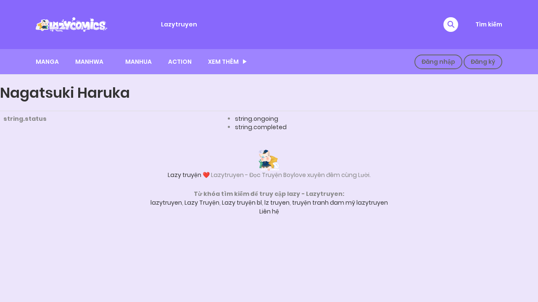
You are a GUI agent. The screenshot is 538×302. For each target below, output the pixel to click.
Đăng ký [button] (483, 61)
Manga (47, 61)
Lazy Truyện (202, 202)
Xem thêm (223, 61)
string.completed (261, 127)
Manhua (138, 61)
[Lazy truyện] (269, 160)
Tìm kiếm (488, 24)
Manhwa (89, 61)
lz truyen (277, 202)
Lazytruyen (179, 24)
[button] (450, 24)
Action (180, 61)
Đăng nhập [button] (438, 61)
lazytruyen (166, 202)
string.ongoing (256, 119)
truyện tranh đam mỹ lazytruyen (340, 202)
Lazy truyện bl (242, 202)
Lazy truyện (184, 175)
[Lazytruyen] (71, 24)
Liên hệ (269, 211)
